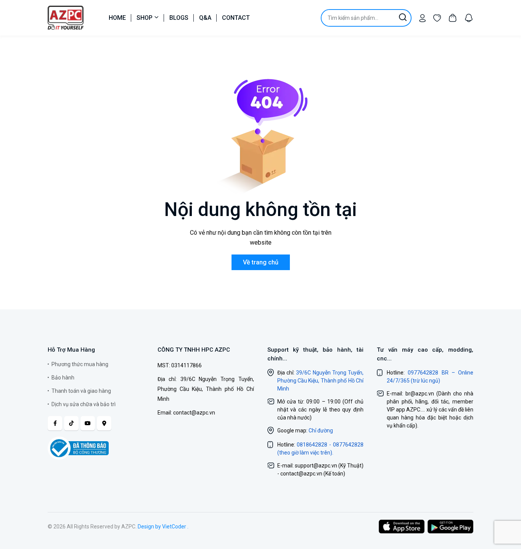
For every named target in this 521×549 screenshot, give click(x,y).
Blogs (178, 17)
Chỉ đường (321, 430)
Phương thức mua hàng (79, 364)
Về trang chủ (260, 262)
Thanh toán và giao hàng (81, 391)
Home (117, 17)
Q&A (205, 17)
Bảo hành (62, 378)
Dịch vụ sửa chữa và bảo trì (83, 404)
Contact (236, 17)
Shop (145, 17)
